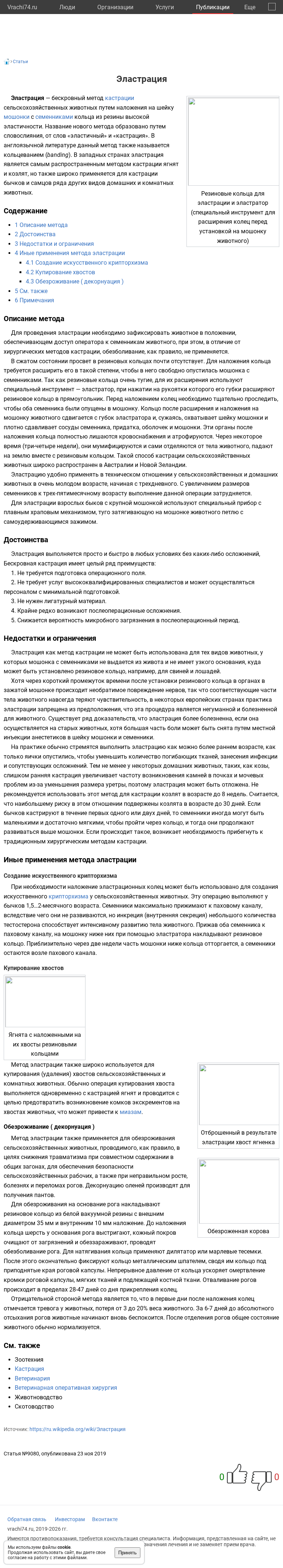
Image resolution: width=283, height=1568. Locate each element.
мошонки (16, 116)
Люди (67, 7)
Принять (127, 1552)
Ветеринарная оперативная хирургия (66, 1387)
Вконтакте (105, 1519)
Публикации (213, 7)
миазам (131, 1111)
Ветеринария (32, 1378)
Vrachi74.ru (22, 7)
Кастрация (29, 1368)
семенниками (54, 116)
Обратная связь (26, 1519)
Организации (115, 7)
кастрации (119, 98)
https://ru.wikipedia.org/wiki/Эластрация (77, 1429)
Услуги (165, 7)
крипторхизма (68, 896)
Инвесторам (70, 1519)
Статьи (20, 61)
